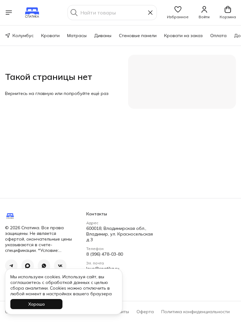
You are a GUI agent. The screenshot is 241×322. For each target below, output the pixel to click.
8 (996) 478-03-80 (104, 254)
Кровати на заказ (183, 35)
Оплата (218, 35)
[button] (178, 12)
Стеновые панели (138, 35)
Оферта (145, 311)
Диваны (102, 35)
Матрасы (77, 35)
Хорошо (36, 304)
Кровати (50, 35)
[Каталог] (9, 12)
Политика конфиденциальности (195, 311)
